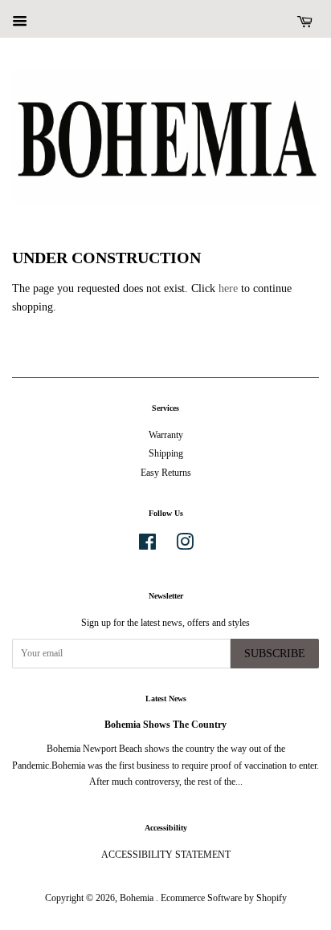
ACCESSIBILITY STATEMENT (166, 854)
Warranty (166, 435)
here (228, 288)
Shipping (166, 453)
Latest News (165, 698)
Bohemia (138, 898)
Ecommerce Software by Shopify (224, 898)
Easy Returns (166, 472)
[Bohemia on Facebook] (147, 545)
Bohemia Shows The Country (165, 724)
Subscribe (274, 654)
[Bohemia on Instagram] (185, 545)
